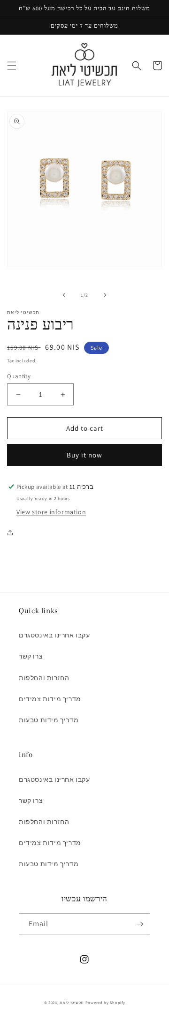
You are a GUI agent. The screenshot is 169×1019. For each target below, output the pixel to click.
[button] (11, 65)
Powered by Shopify (105, 1002)
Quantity (19, 376)
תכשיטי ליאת (72, 1002)
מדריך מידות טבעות (48, 720)
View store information (51, 512)
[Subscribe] (139, 924)
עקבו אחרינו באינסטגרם (54, 635)
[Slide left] (64, 295)
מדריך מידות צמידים (50, 699)
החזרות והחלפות (44, 678)
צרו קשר (31, 656)
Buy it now (84, 454)
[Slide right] (105, 295)
